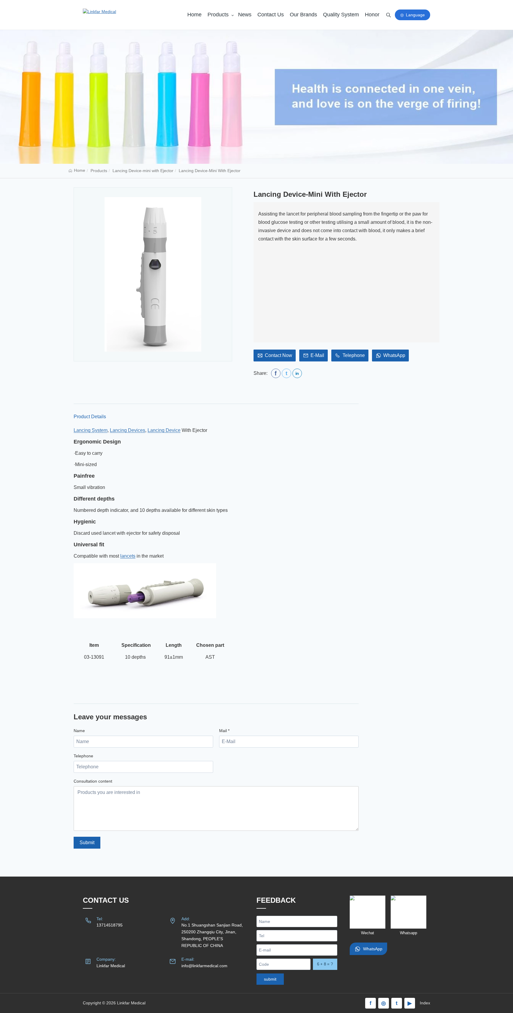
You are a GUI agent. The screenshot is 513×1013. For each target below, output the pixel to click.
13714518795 (109, 925)
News (244, 15)
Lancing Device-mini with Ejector (143, 170)
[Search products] (388, 15)
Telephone (83, 756)
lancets (127, 556)
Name (79, 730)
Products (218, 15)
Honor (372, 15)
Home (194, 15)
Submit (87, 842)
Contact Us (270, 15)
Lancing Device (164, 430)
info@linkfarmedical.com (204, 965)
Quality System (341, 15)
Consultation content (93, 781)
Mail (224, 730)
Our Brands (303, 15)
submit (270, 979)
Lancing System (90, 430)
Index (425, 1003)
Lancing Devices (127, 430)
